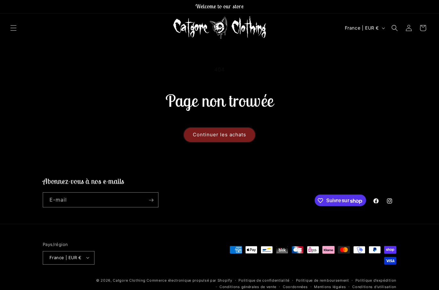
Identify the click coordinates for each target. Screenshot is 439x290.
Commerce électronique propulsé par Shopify (189, 280)
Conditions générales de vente (248, 286)
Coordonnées (295, 286)
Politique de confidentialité (264, 280)
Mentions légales (330, 286)
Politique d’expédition (375, 280)
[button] (13, 28)
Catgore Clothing (129, 280)
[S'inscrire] (151, 200)
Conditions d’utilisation (374, 286)
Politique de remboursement (322, 280)
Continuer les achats (219, 134)
